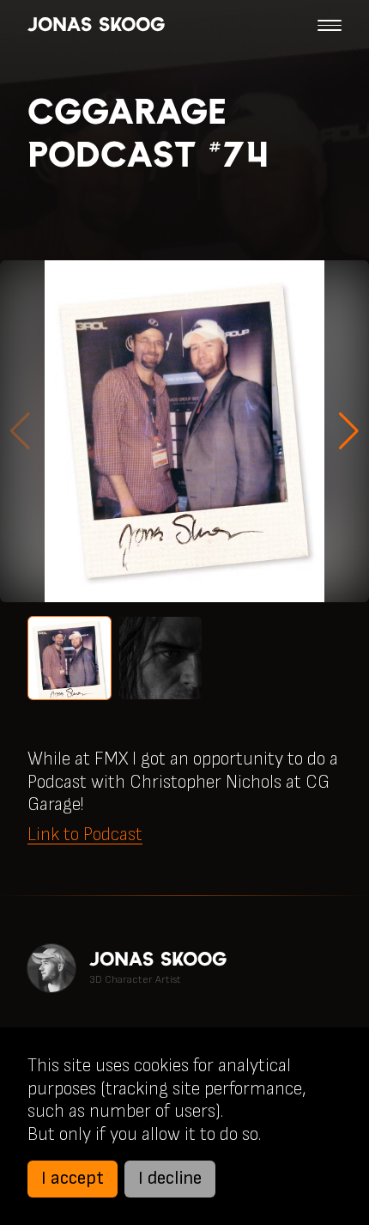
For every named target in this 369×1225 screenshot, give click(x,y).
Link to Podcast (84, 834)
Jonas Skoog (96, 25)
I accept (72, 1178)
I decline (170, 1178)
